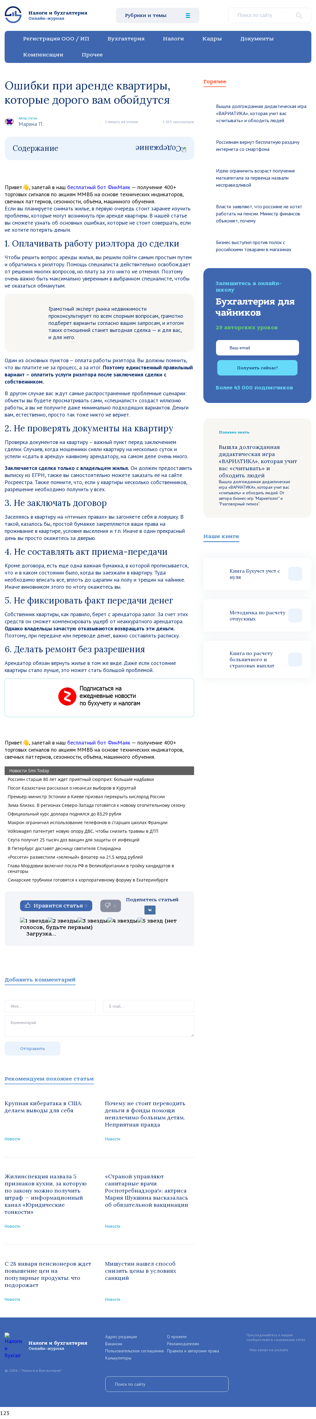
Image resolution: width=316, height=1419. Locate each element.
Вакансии (113, 1343)
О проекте (177, 1336)
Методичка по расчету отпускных (257, 615)
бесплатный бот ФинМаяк (98, 187)
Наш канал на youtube (268, 1349)
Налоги (173, 38)
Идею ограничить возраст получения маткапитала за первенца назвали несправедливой (255, 178)
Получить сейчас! (257, 368)
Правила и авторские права (193, 1351)
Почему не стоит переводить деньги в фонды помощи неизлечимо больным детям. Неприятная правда (145, 1114)
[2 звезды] (63, 921)
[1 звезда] (34, 921)
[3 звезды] (93, 921)
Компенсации (43, 55)
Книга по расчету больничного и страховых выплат (252, 659)
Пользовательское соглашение (134, 1351)
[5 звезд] (150, 921)
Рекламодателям (183, 1343)
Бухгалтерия (126, 38)
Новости (12, 1139)
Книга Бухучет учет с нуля (255, 574)
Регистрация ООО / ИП (56, 38)
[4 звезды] (123, 921)
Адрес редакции (121, 1336)
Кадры (212, 38)
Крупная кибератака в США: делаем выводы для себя (43, 1107)
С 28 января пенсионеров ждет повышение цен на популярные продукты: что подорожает (48, 1274)
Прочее (92, 55)
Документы (257, 38)
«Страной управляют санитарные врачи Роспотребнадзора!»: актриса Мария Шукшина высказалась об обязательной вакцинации (146, 1190)
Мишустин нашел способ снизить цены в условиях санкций (140, 1270)
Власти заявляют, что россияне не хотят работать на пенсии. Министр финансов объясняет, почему (259, 213)
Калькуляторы (118, 1358)
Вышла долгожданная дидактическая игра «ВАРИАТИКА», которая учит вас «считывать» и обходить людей (261, 113)
